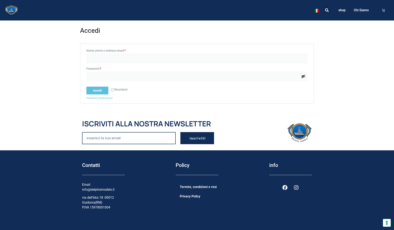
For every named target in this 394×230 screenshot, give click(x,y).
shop (342, 10)
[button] (326, 10)
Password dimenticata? (99, 98)
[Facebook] (285, 187)
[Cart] (383, 10)
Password (99, 68)
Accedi (97, 90)
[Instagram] (296, 187)
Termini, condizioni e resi (198, 187)
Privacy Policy (190, 196)
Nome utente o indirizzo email (111, 50)
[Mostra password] (303, 76)
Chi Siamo (361, 10)
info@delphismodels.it (98, 189)
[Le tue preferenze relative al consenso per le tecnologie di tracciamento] (387, 223)
